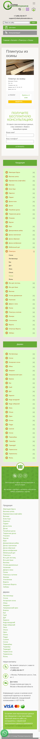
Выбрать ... (20, 101)
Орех (10, 416)
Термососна (13, 449)
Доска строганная (15, 234)
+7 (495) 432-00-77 (20, 16)
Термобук (12, 441)
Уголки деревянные (15, 295)
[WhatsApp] (23, 9)
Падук (11, 424)
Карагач (11, 395)
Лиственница (13, 258)
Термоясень (13, 453)
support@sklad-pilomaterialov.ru (20, 18)
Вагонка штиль (14, 176)
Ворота (11, 324)
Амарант (12, 370)
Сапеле (11, 429)
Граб (10, 387)
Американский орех (15, 374)
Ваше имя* (10, 132)
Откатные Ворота (15, 329)
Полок (11, 308)
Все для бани (13, 287)
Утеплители (13, 320)
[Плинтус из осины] (20, 67)
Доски (11, 205)
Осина (11, 276)
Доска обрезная (14, 239)
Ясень (11, 279)
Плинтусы (12, 251)
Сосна (11, 255)
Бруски (11, 222)
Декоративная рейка (16, 230)
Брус (10, 226)
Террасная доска (14, 214)
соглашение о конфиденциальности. (19, 726)
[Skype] (19, 9)
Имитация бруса (14, 172)
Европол (12, 193)
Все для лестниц (14, 283)
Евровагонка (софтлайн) (17, 180)
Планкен (12, 218)
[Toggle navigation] (34, 3)
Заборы (11, 333)
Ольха (11, 272)
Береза (11, 379)
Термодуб (12, 445)
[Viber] (27, 9)
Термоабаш (13, 437)
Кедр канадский (14, 399)
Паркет (11, 197)
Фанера (11, 316)
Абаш (11, 366)
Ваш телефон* (12, 139)
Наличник (12, 299)
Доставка (12, 27)
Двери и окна (13, 304)
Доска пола (13, 201)
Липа (10, 269)
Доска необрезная (15, 243)
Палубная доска (14, 210)
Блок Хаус (12, 189)
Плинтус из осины (16, 79)
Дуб (10, 265)
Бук (10, 262)
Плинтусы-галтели (15, 312)
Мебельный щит (14, 247)
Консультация (14, 33)
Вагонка (11, 185)
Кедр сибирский (14, 404)
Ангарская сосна (14, 362)
